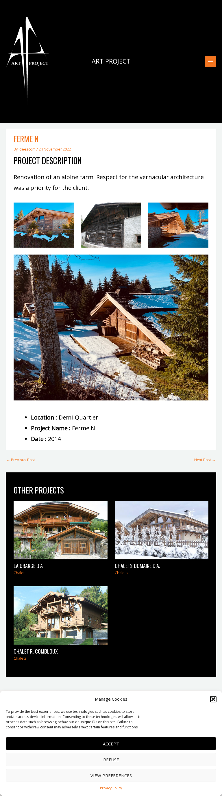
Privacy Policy (111, 788)
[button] (213, 699)
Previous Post (20, 459)
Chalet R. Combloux (36, 651)
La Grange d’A (28, 565)
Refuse (111, 759)
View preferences (111, 775)
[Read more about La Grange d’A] (60, 529)
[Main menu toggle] (210, 61)
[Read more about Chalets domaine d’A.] (161, 529)
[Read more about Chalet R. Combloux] (60, 615)
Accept (111, 744)
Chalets (20, 572)
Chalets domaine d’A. (137, 565)
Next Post (205, 459)
